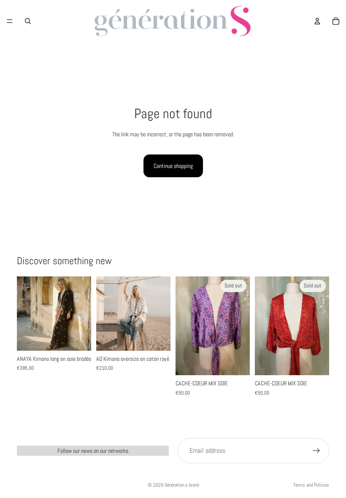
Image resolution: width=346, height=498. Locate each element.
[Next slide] (82, 313)
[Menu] (9, 21)
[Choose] (157, 337)
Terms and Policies (311, 485)
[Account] (317, 21)
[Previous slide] (26, 313)
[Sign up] (316, 451)
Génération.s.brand (182, 485)
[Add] (78, 337)
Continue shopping (173, 166)
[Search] (28, 21)
